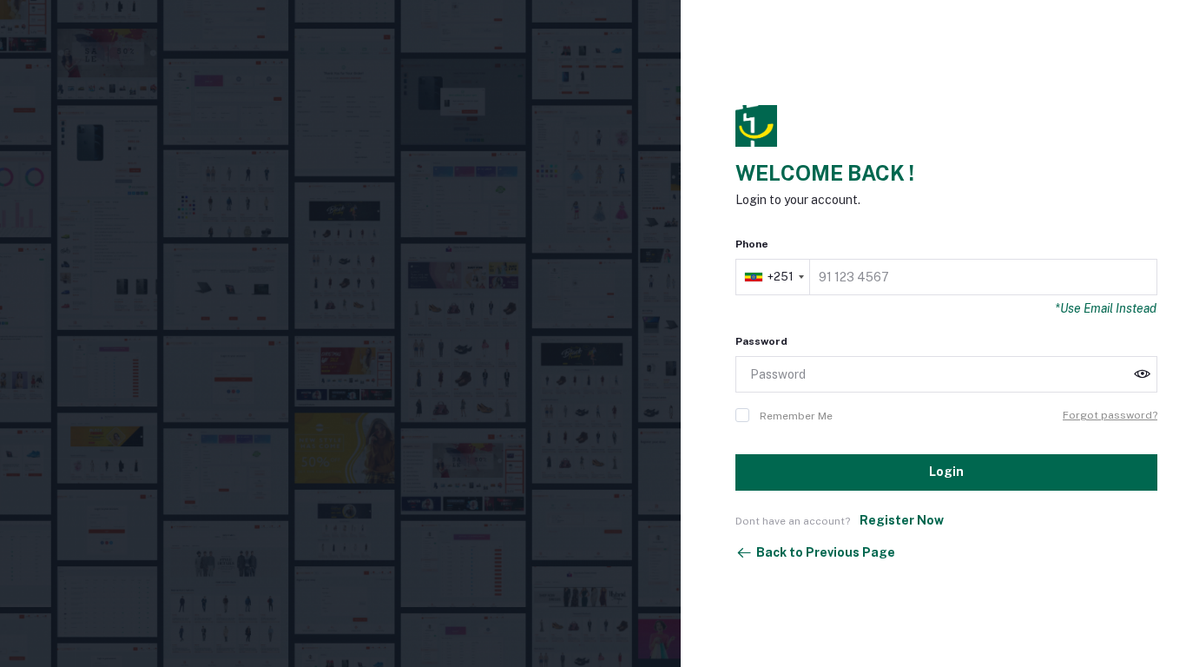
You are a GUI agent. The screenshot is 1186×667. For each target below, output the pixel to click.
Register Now (902, 520)
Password (761, 341)
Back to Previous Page (825, 552)
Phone (751, 244)
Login (946, 472)
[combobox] (774, 277)
